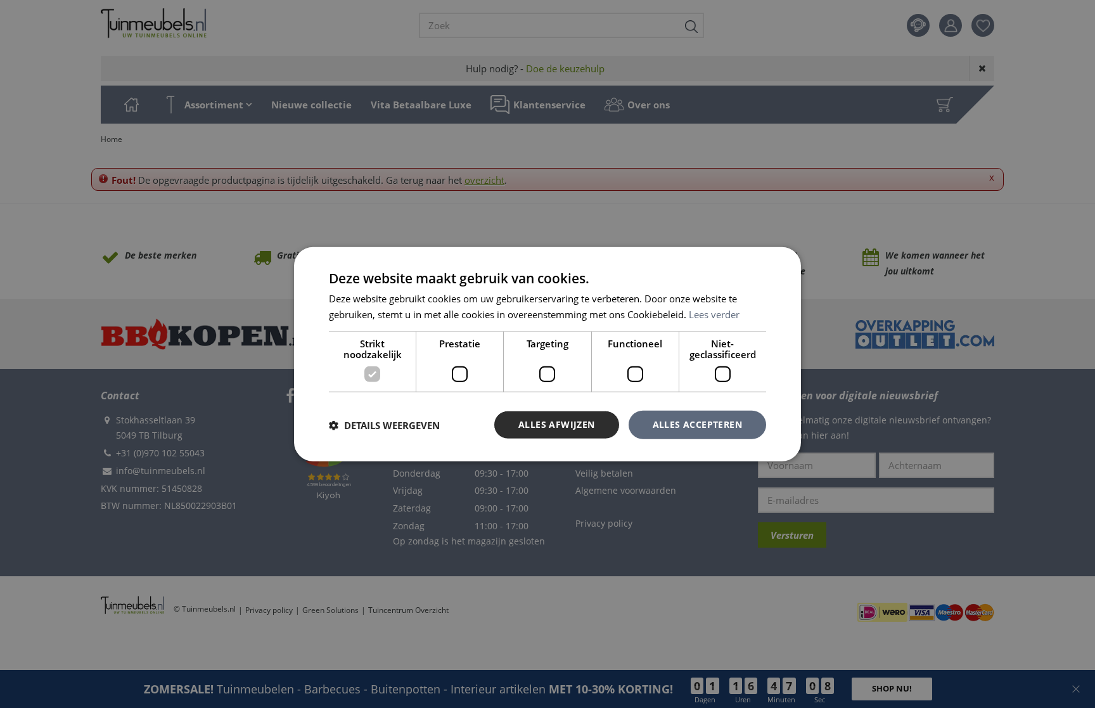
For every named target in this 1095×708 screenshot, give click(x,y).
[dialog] (547, 354)
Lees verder (714, 313)
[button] (384, 425)
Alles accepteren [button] (697, 424)
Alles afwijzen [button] (556, 424)
